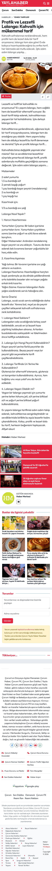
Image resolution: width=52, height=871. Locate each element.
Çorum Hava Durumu (39, 753)
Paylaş (7, 96)
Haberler (6, 17)
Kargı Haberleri (31, 843)
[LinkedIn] (31, 745)
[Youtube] (35, 745)
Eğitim (29, 838)
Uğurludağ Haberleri (26, 863)
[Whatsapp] (40, 745)
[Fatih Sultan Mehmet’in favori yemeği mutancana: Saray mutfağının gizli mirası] (13, 544)
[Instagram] (26, 745)
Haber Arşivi (35, 777)
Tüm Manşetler (36, 771)
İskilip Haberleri (11, 843)
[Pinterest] (21, 745)
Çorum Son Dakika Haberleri (16, 836)
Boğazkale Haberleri (13, 831)
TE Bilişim (46, 847)
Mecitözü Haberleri (12, 848)
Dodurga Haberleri (12, 838)
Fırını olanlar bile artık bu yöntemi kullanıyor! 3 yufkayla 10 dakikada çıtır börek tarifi (37, 556)
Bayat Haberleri (31, 828)
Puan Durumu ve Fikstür (14, 771)
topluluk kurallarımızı (26, 629)
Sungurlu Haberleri (23, 860)
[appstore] (18, 786)
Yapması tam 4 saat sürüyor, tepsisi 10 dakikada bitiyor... (13, 581)
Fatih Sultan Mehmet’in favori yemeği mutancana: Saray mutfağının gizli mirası (13, 556)
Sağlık (22, 858)
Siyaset (35, 858)
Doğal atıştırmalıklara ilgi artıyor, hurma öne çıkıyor (37, 532)
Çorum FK (44, 10)
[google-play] (32, 786)
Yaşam (8, 865)
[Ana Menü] (48, 3)
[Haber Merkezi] (8, 498)
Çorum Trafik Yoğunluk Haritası (38, 763)
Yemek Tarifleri (21, 17)
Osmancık (31, 10)
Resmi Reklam (31, 798)
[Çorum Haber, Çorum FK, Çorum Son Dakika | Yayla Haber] (15, 3)
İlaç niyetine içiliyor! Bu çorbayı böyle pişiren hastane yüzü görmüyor (36, 581)
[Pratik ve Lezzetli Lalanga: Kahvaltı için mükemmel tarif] (26, 78)
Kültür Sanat (10, 846)
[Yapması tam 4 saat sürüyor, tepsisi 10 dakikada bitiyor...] (13, 570)
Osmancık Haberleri (12, 856)
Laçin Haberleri (28, 846)
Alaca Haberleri (11, 828)
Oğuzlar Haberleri (12, 851)
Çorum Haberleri (11, 833)
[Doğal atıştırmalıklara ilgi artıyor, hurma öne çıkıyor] (38, 522)
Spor (7, 860)
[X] (17, 745)
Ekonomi (8, 841)
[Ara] (44, 3)
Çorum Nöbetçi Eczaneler (9, 754)
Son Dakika (17, 10)
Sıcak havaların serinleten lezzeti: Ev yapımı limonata (13, 532)
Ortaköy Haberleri (12, 853)
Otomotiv (31, 856)
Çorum (5, 10)
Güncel (21, 841)
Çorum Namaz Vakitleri (14, 762)
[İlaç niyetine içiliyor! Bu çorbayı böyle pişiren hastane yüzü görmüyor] (38, 570)
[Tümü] (48, 655)
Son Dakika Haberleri (13, 777)
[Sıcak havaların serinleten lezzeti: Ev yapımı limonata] (13, 522)
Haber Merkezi (23, 496)
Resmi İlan (18, 798)
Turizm (8, 863)
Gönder (7, 620)
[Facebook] (12, 745)
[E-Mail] (18, 502)
